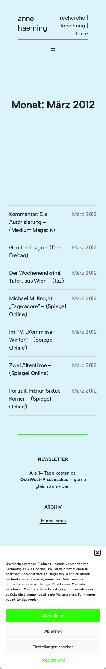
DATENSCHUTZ (53, 660)
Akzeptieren (53, 615)
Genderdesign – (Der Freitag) (34, 251)
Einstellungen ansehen (53, 646)
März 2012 (84, 214)
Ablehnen (53, 631)
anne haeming (32, 23)
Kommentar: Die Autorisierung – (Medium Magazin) (32, 222)
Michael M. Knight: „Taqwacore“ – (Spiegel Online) (37, 306)
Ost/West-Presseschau (45, 479)
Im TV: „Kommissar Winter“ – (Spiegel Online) (31, 340)
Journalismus (53, 521)
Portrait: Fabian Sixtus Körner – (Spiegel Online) (34, 399)
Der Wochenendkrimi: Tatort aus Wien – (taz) (36, 277)
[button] (97, 553)
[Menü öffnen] (52, 50)
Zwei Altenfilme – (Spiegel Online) (30, 369)
